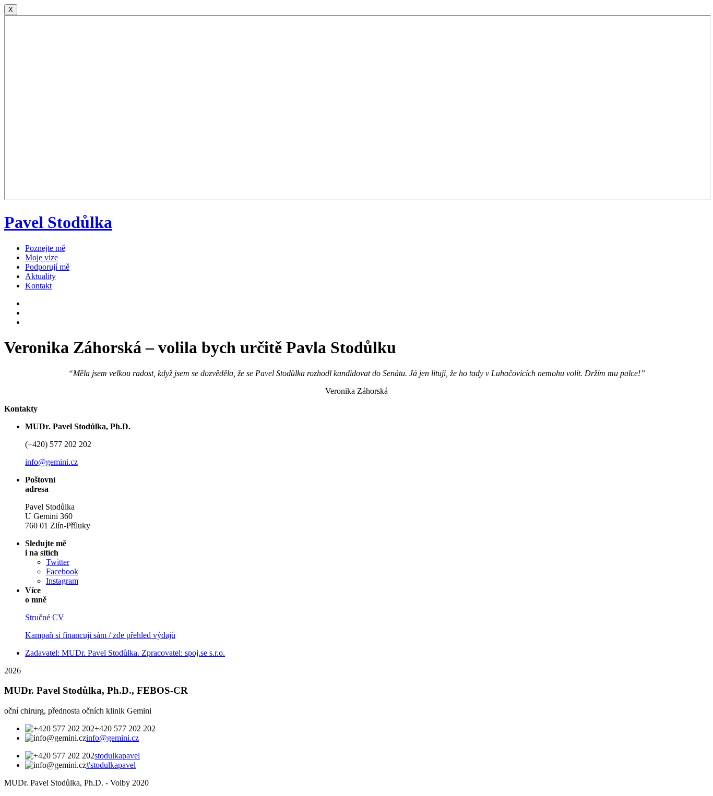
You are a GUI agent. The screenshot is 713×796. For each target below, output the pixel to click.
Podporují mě (47, 266)
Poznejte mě (45, 248)
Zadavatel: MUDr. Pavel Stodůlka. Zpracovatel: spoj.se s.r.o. (125, 652)
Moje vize (41, 257)
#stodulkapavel (111, 765)
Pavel (58, 222)
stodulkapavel (117, 755)
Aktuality (40, 276)
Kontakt (38, 285)
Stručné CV (44, 617)
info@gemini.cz (51, 461)
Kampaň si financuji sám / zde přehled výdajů (100, 635)
